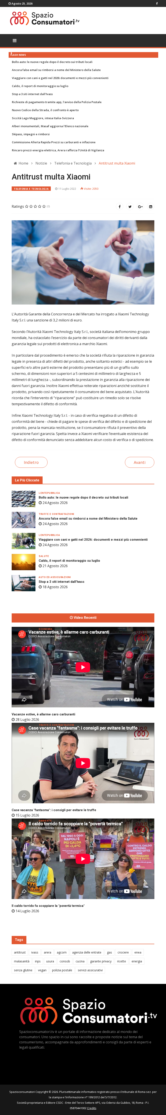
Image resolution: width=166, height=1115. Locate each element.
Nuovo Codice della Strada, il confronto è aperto (45, 110)
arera (47, 952)
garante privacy (101, 961)
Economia (45, 629)
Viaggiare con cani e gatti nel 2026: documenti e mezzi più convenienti (60, 78)
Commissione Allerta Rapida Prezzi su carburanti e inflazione (54, 142)
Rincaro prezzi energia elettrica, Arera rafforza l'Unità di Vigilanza (58, 150)
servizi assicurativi (90, 970)
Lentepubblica (49, 493)
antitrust (20, 952)
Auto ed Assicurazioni (55, 577)
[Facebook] (119, 206)
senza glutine (23, 970)
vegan (42, 970)
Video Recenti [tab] (84, 617)
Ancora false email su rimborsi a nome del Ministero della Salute (56, 70)
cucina (80, 961)
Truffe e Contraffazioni (56, 514)
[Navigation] (14, 40)
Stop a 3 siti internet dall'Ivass (32, 94)
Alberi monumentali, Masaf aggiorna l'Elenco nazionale (50, 126)
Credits (91, 1108)
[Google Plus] (140, 206)
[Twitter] (130, 206)
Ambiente (45, 821)
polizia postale (62, 970)
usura (50, 961)
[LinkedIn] (150, 206)
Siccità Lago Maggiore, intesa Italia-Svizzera (43, 118)
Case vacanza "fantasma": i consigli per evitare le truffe (54, 810)
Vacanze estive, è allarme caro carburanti (43, 714)
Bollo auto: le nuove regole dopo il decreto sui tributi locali (52, 62)
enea (137, 952)
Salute (44, 556)
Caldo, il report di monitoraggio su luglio (40, 86)
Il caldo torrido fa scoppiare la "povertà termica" (48, 906)
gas (109, 952)
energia (137, 961)
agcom (62, 952)
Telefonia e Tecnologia (31, 188)
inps (38, 961)
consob (65, 961)
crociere (123, 952)
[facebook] (157, 3)
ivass (34, 952)
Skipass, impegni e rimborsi (31, 134)
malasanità (21, 961)
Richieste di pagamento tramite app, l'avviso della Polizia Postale (57, 102)
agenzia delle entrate (86, 952)
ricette (121, 961)
